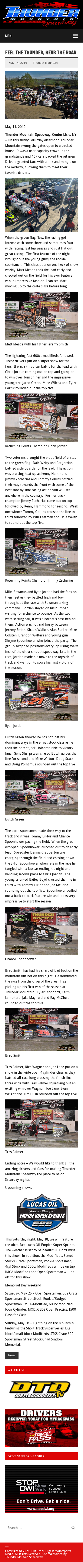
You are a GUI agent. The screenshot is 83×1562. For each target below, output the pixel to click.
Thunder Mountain (45, 62)
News (11, 1355)
